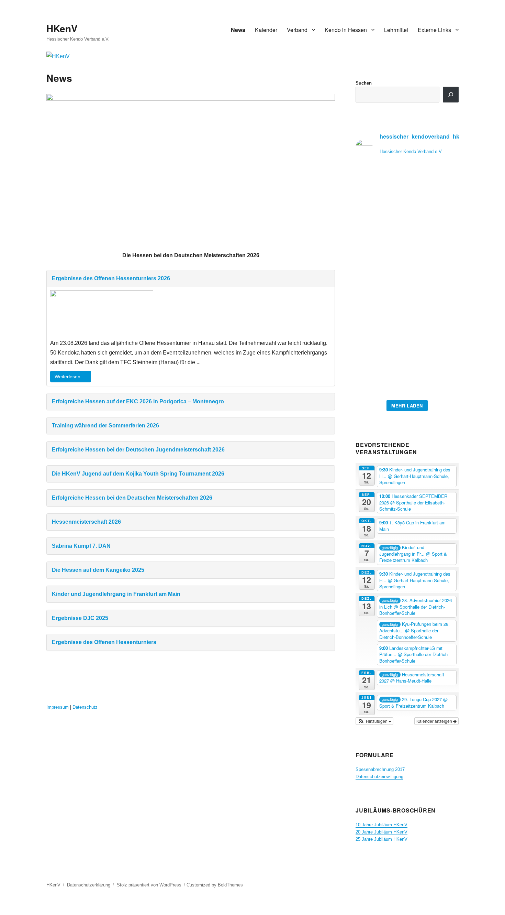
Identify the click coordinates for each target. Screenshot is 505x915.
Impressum (57, 707)
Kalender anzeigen (434, 721)
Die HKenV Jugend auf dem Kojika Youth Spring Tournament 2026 (138, 474)
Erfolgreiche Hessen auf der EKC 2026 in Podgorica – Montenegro (138, 401)
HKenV (62, 28)
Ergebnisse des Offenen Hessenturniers (104, 642)
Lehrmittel (396, 30)
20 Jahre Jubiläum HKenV (381, 832)
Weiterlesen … (71, 376)
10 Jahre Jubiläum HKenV (381, 824)
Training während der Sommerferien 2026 (105, 425)
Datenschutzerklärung (88, 884)
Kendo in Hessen (346, 30)
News (238, 30)
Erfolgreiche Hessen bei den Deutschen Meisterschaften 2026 (132, 498)
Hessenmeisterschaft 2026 (86, 522)
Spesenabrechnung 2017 (380, 769)
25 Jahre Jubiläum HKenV (381, 839)
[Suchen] (451, 94)
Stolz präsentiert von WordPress (149, 884)
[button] (374, 721)
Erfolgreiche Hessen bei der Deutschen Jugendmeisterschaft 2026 (138, 450)
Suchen (364, 83)
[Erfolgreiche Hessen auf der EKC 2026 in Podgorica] (407, 282)
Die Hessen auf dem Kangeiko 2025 (98, 570)
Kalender (266, 30)
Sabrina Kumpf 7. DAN (81, 546)
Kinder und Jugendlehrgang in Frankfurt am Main (116, 594)
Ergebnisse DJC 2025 (80, 618)
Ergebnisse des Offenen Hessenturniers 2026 (111, 278)
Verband (297, 30)
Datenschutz (85, 707)
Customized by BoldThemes (215, 884)
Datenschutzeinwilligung (379, 776)
